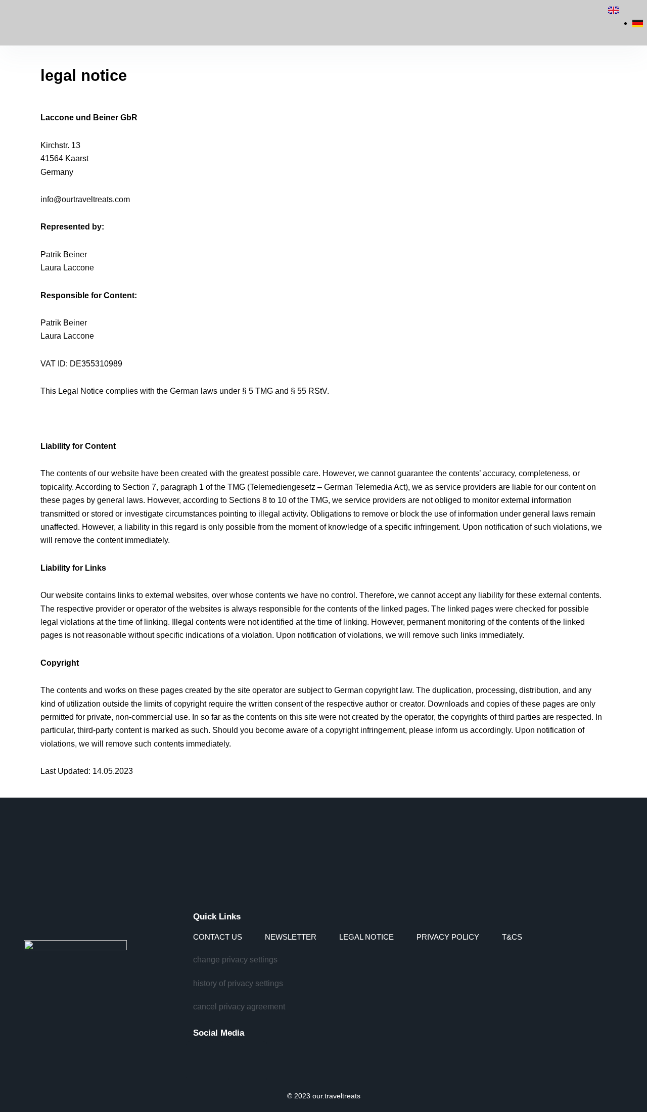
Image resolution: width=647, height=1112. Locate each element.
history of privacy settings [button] (238, 983)
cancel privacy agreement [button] (239, 1006)
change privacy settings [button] (235, 959)
